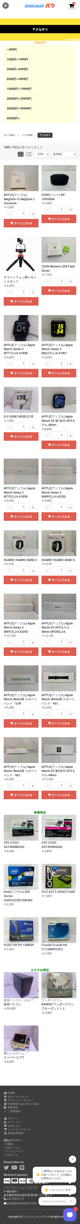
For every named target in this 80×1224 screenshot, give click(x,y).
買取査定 (12, 1107)
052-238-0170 (15, 1198)
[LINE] (22, 1167)
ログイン (12, 1118)
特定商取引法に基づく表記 (23, 1103)
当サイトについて (17, 1096)
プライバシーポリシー (20, 1100)
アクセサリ (45, 135)
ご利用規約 (14, 1111)
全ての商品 (9, 135)
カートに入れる (22, 223)
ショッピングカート (19, 1129)
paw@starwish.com (22, 1203)
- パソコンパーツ (13, 1151)
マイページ (14, 1122)
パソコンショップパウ (20, 1188)
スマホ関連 (27, 135)
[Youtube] (14, 1167)
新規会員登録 (15, 1133)
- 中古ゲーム (11, 1154)
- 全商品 (8, 1143)
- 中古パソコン (12, 1147)
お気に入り (14, 1125)
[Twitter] (6, 1167)
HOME (11, 1092)
